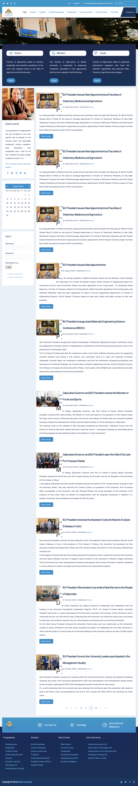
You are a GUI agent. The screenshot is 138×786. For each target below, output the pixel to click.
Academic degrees (69, 761)
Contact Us (130, 12)
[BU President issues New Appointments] (47, 271)
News (92, 107)
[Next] (101, 708)
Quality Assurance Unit (97, 744)
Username (9, 244)
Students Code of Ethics (41, 761)
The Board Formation (69, 755)
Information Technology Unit (100, 748)
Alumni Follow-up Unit (97, 758)
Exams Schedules (38, 748)
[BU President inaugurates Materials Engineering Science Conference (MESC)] (47, 327)
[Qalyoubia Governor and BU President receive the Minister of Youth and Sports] (47, 399)
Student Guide (11, 751)
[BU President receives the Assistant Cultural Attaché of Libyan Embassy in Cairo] (47, 526)
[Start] (66, 708)
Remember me (11, 263)
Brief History (66, 744)
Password (9, 253)
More (11, 80)
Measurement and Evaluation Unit (102, 751)
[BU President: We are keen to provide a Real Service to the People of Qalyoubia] (47, 593)
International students (40, 758)
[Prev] (71, 708)
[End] (106, 708)
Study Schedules (38, 744)
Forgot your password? (15, 274)
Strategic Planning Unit (97, 755)
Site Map (81, 725)
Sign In (77, 3)
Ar (69, 3)
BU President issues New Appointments (84, 264)
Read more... (46, 136)
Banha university (25, 782)
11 (96, 708)
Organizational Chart (69, 758)
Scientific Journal (12, 761)
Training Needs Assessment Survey (98, 3)
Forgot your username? (16, 277)
